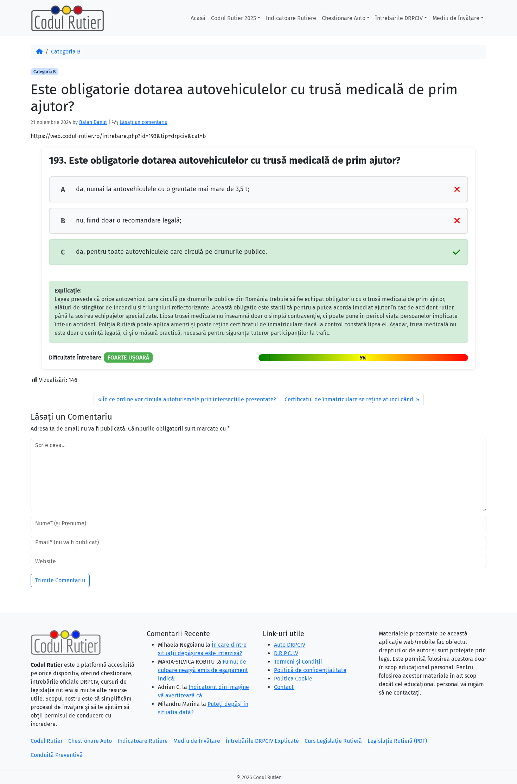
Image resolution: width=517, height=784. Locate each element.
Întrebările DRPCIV (399, 18)
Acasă (198, 18)
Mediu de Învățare (456, 18)
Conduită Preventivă (57, 755)
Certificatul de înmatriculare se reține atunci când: (350, 399)
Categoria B (66, 51)
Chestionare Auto (343, 18)
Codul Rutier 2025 (233, 18)
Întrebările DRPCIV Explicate (262, 741)
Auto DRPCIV (289, 644)
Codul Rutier (47, 741)
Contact (284, 687)
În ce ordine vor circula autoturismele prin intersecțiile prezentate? (189, 399)
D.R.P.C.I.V (286, 653)
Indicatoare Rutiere (291, 18)
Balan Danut (93, 122)
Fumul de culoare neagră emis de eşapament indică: (203, 670)
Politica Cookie (293, 678)
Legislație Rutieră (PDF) (397, 741)
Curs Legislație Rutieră (333, 741)
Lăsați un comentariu (143, 122)
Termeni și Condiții (298, 661)
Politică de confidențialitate (310, 670)
